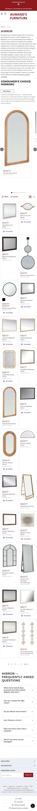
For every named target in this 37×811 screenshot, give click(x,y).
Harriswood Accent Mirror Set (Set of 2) (26, 652)
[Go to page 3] (14, 192)
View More (6, 91)
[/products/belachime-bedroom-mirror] (9, 244)
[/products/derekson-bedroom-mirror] (9, 481)
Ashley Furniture (7, 174)
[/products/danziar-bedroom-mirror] (27, 393)
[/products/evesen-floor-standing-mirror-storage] (27, 559)
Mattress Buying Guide (14, 788)
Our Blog (25, 788)
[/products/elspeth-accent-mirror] (27, 520)
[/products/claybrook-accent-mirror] (9, 359)
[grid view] (30, 197)
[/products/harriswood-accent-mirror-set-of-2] (27, 633)
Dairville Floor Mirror (10, 173)
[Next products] (35, 149)
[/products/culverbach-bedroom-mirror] (27, 356)
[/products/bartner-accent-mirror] (27, 207)
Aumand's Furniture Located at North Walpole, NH (18, 790)
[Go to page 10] (25, 192)
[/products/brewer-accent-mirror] (27, 253)
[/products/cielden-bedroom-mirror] (27, 325)
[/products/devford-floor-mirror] (27, 487)
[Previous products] (2, 149)
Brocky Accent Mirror (9, 308)
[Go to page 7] (20, 192)
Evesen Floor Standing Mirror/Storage (25, 580)
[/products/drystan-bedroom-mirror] (9, 519)
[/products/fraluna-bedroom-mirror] (9, 596)
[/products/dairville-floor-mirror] (16, 138)
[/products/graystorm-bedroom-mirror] (9, 628)
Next (26, 664)
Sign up (28, 775)
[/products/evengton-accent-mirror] (9, 556)
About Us (11, 786)
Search (5, 786)
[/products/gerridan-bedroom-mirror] (27, 596)
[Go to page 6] (19, 192)
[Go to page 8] (22, 192)
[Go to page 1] (11, 192)
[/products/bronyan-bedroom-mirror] (27, 288)
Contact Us (19, 786)
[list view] (34, 197)
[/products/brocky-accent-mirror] (9, 289)
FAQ (31, 786)
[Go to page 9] (23, 192)
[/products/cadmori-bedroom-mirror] (9, 325)
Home (3, 27)
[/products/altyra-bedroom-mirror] (9, 211)
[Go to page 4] (16, 192)
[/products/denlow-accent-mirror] (27, 434)
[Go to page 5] (17, 192)
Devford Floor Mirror (27, 506)
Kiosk (26, 786)
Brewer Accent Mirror (27, 275)
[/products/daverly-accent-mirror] (9, 444)
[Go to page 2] (13, 192)
